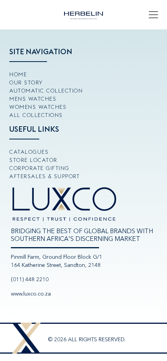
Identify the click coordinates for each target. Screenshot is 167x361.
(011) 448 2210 (30, 279)
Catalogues (29, 151)
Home (18, 74)
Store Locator (33, 159)
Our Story (26, 82)
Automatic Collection (46, 90)
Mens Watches (32, 98)
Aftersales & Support (44, 176)
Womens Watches (37, 106)
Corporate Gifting (39, 168)
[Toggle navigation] (153, 14)
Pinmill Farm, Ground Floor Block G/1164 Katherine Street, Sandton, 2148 (56, 261)
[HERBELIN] (83, 15)
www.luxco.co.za (31, 294)
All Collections (36, 115)
